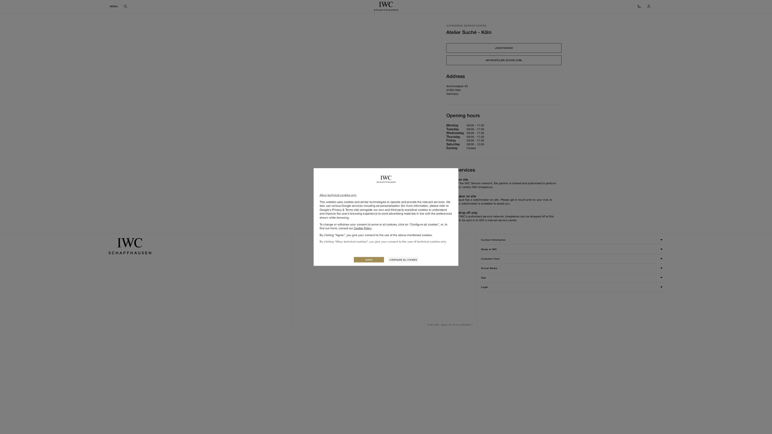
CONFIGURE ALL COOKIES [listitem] (403, 259)
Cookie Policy (362, 228)
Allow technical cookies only (338, 195)
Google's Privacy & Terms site (339, 209)
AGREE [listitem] (369, 259)
